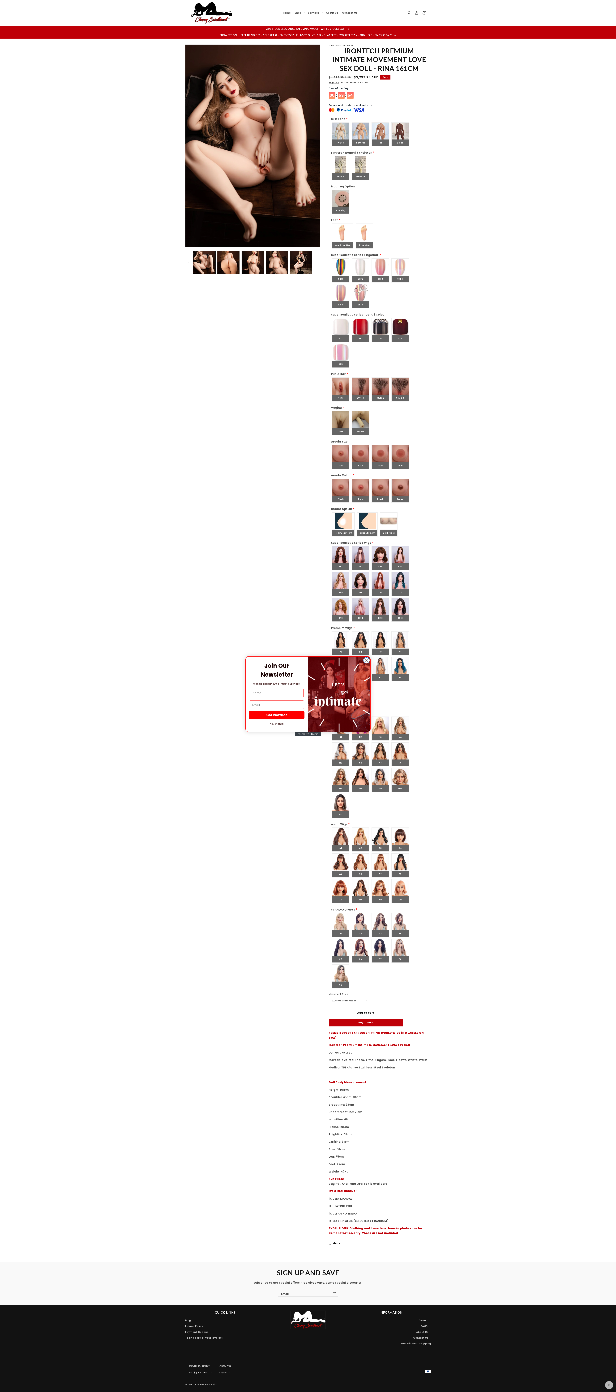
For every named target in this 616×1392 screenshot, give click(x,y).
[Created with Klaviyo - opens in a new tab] (308, 734)
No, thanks (277, 724)
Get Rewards (276, 715)
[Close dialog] (366, 660)
